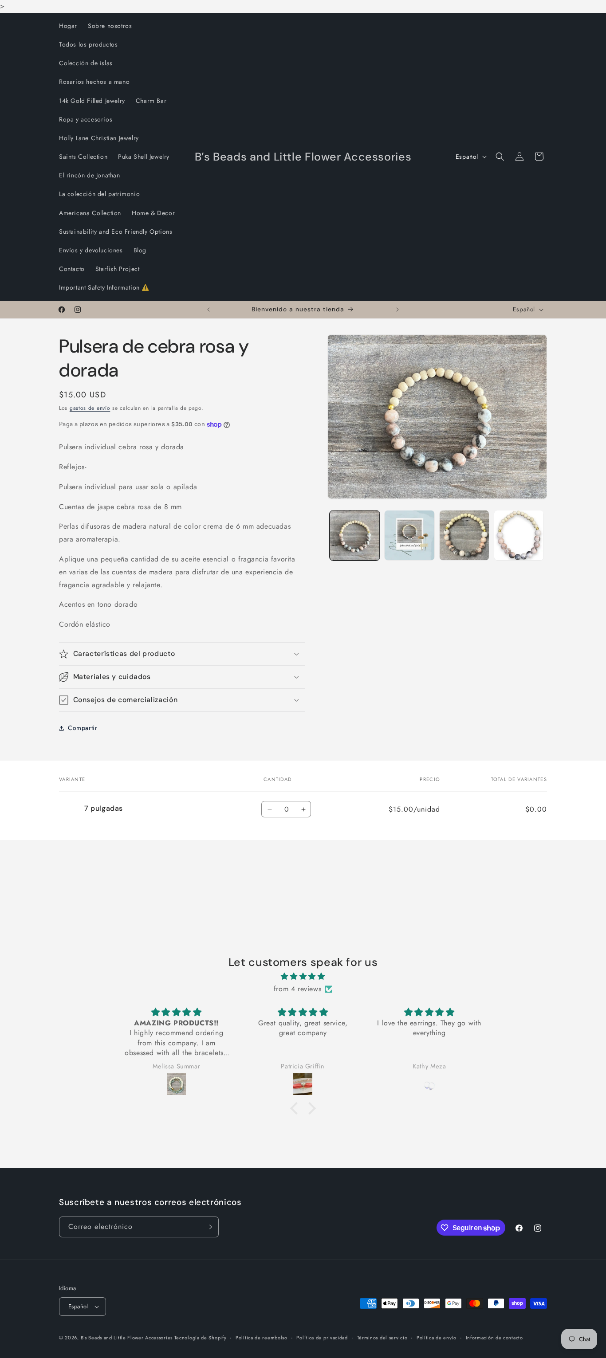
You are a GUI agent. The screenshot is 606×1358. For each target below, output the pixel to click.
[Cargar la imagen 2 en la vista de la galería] (409, 535)
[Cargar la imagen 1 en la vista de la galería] (355, 535)
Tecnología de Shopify (200, 1337)
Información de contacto (494, 1337)
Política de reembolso (261, 1337)
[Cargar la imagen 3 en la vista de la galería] (464, 535)
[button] (500, 156)
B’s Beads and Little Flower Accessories (127, 1337)
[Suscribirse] (208, 1227)
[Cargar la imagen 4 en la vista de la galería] (519, 535)
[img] (303, 976)
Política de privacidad (321, 1337)
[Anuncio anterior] (208, 309)
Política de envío (436, 1337)
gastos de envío (90, 408)
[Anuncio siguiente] (397, 309)
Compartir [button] (82, 727)
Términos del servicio (382, 1337)
